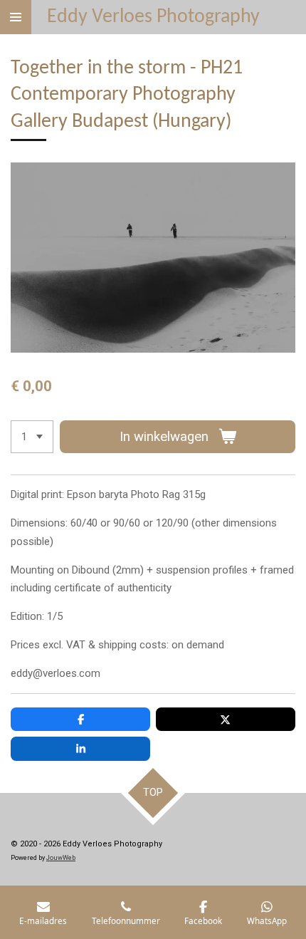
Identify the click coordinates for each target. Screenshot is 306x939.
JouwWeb (60, 857)
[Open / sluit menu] (15, 17)
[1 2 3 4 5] (32, 437)
